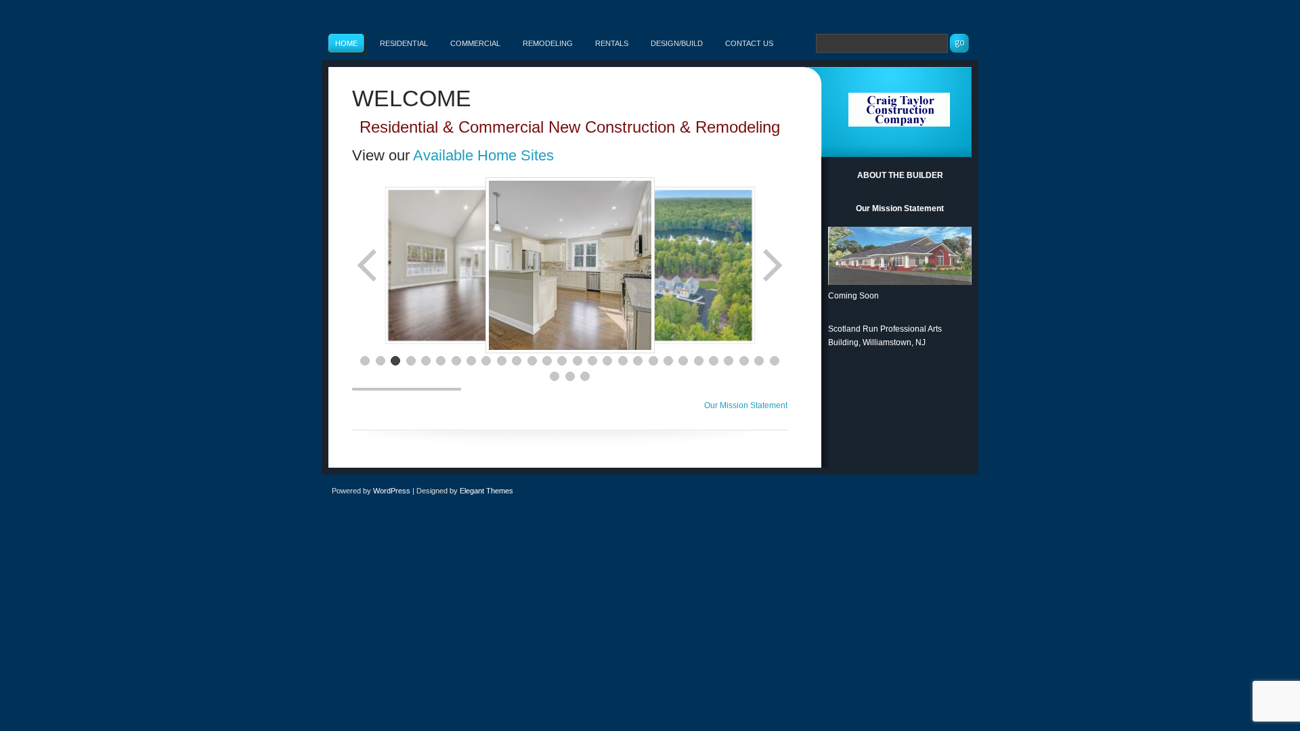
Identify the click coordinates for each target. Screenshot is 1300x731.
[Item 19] (638, 361)
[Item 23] (698, 361)
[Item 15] (577, 361)
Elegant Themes (486, 491)
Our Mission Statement (745, 405)
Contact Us (749, 43)
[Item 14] (562, 361)
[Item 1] (365, 361)
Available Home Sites (483, 155)
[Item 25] (728, 361)
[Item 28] (774, 361)
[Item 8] (471, 361)
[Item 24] (713, 361)
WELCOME (411, 98)
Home (346, 43)
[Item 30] (570, 376)
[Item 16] (592, 361)
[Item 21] (668, 361)
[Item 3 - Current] (395, 361)
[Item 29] (554, 376)
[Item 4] (411, 361)
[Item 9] (486, 361)
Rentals (611, 43)
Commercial (475, 43)
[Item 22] (683, 361)
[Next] (771, 265)
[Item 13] (547, 361)
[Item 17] (607, 361)
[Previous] (368, 265)
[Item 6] (441, 361)
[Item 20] (653, 361)
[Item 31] (585, 376)
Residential (404, 43)
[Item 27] (759, 361)
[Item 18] (623, 361)
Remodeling (548, 43)
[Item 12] (532, 361)
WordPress (391, 491)
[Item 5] (426, 361)
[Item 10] (501, 361)
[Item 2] (380, 361)
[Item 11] (516, 361)
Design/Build (677, 43)
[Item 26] (744, 361)
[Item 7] (456, 361)
